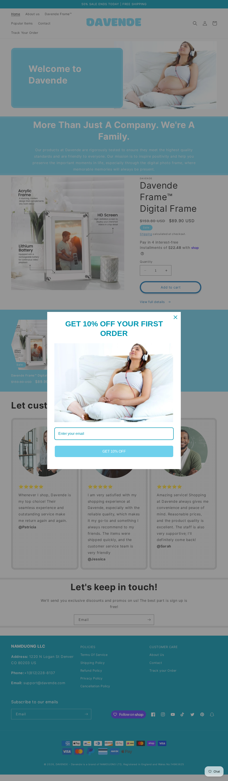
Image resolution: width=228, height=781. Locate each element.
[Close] (175, 317)
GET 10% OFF (114, 451)
